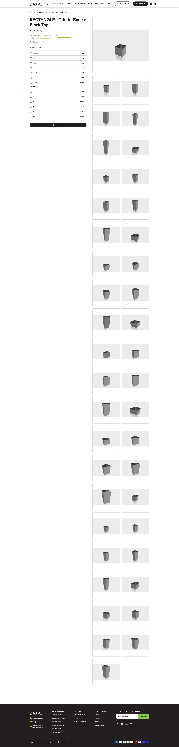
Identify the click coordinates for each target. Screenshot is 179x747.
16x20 (35, 83)
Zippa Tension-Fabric (58, 718)
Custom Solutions (79, 3)
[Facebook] (122, 724)
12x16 (34, 78)
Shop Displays (56, 4)
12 (33, 92)
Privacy (97, 718)
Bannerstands (56, 721)
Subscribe (143, 716)
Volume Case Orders (80, 721)
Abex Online (43, 742)
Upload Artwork (100, 725)
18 (33, 97)
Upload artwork (124, 4)
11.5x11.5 (35, 53)
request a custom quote (63, 37)
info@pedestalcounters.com (43, 39)
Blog (108, 3)
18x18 (35, 63)
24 (33, 102)
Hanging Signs (93, 3)
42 (34, 116)
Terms (97, 721)
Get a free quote (140, 4)
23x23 (35, 73)
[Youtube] (126, 724)
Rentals (68, 3)
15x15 (34, 58)
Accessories (56, 732)
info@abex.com (37, 722)
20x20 (35, 68)
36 (33, 112)
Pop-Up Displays (57, 714)
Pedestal (35, 42)
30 (34, 107)
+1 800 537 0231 (37, 718)
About (97, 714)
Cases (102, 3)
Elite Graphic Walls (58, 725)
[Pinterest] (131, 724)
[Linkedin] (117, 724)
